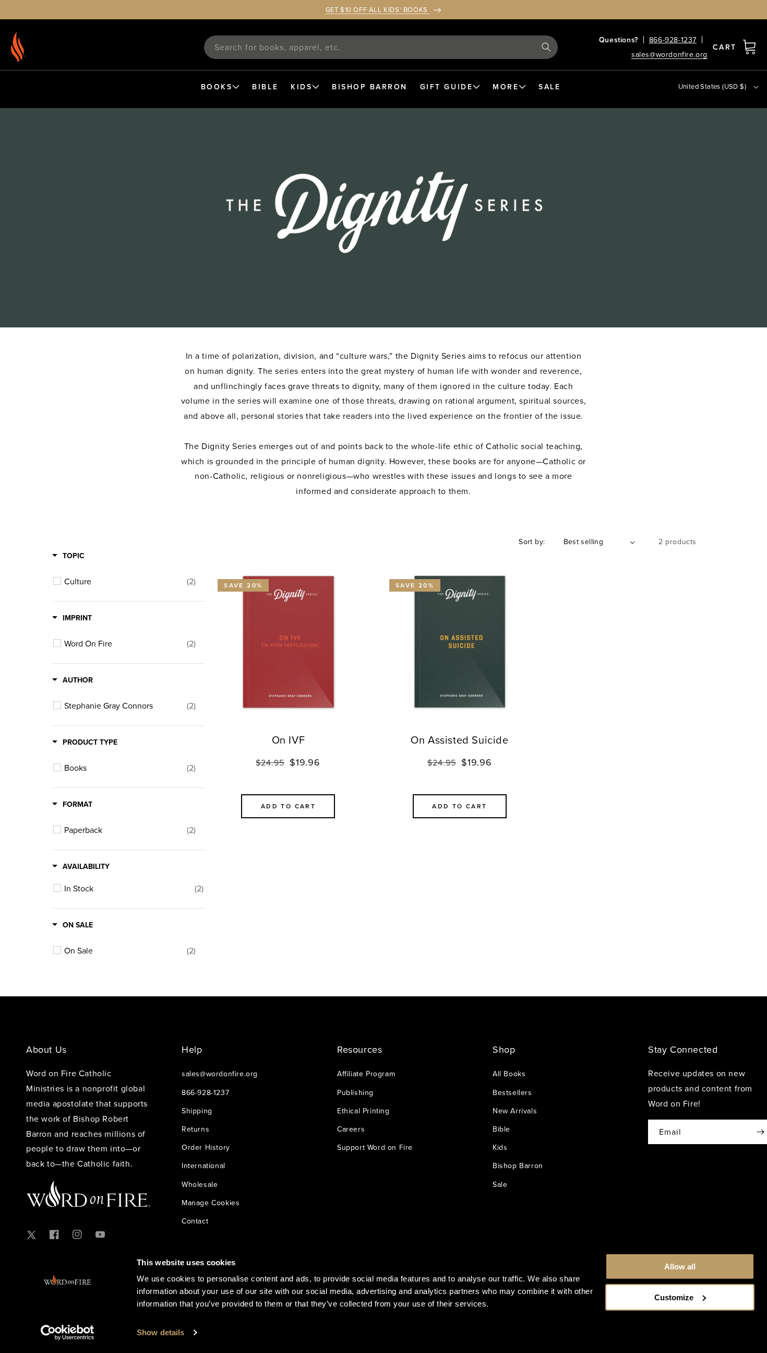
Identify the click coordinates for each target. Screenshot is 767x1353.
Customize (673, 1296)
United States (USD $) (712, 86)
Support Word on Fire (375, 1147)
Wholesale (200, 1184)
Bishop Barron (518, 1165)
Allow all (680, 1266)
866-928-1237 (673, 39)
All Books (509, 1073)
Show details (160, 1332)
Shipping (197, 1110)
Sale (500, 1184)
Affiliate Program (366, 1073)
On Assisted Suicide (459, 740)
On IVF (288, 740)
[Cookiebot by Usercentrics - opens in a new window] (67, 1332)
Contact (195, 1221)
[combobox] (381, 47)
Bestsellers (512, 1092)
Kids (500, 1147)
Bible (501, 1129)
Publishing (355, 1092)
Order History (206, 1147)
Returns (195, 1129)
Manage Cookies (210, 1202)
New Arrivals (515, 1110)
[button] (749, 47)
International (203, 1165)
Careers (351, 1129)
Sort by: (532, 541)
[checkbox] (130, 581)
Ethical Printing (363, 1110)
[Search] (546, 47)
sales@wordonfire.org (669, 54)
